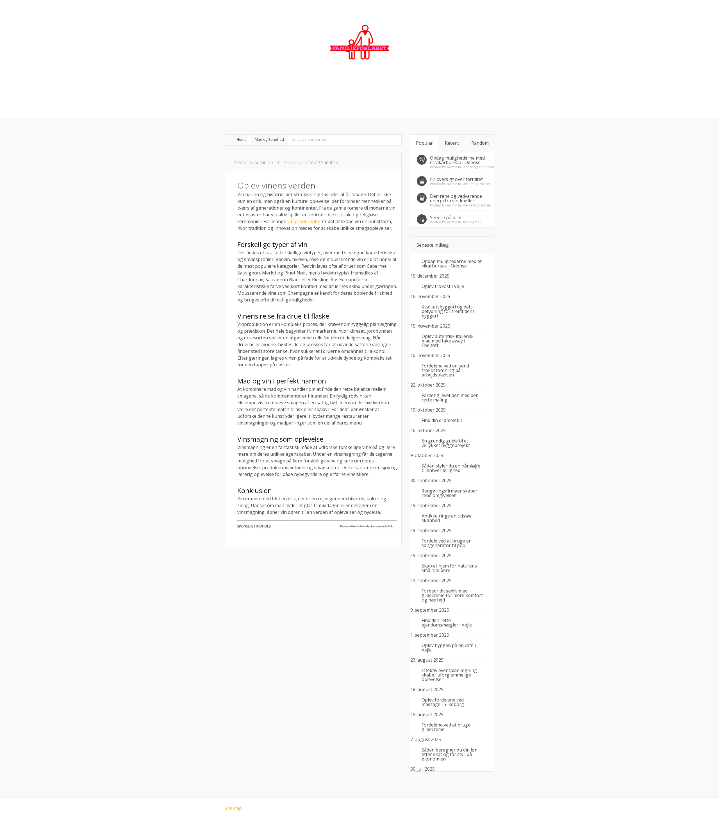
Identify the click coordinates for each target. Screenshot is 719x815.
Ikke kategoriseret (476, 183)
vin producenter (304, 221)
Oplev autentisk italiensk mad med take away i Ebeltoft (448, 340)
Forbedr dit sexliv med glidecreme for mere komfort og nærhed (452, 595)
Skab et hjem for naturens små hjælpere (449, 568)
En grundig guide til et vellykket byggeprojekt (446, 443)
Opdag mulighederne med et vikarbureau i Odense (457, 160)
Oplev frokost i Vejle (443, 286)
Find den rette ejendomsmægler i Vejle (447, 622)
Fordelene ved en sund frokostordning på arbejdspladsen (445, 370)
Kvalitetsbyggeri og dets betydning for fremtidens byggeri (448, 311)
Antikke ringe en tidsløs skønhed (446, 518)
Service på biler (446, 217)
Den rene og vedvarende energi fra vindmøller (456, 198)
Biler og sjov (471, 222)
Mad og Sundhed (269, 139)
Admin (260, 162)
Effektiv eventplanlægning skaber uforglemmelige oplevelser (449, 674)
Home (241, 139)
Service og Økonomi (478, 167)
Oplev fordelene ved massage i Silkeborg (443, 702)
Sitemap (233, 808)
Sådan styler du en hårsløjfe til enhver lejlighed (451, 468)
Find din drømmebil (442, 420)
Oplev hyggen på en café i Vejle (449, 647)
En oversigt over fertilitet (456, 179)
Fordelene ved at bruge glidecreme (446, 727)
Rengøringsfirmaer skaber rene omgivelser (449, 493)
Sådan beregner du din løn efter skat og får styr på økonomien (449, 754)
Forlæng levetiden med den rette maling (450, 397)
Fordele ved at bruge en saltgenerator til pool (447, 543)
